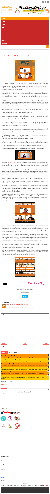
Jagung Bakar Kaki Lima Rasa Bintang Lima (11, 359)
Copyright (4, 40)
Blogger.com (46, 491)
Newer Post (4, 343)
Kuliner (3, 21)
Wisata (3, 24)
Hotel (3, 27)
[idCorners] (17, 428)
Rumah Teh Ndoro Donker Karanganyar (10, 375)
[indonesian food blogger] (3, 428)
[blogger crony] (10, 428)
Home (4, 18)
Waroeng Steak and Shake (7, 371)
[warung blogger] (17, 420)
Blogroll (4, 30)
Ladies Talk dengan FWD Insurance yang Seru (17, 304)
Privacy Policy (4, 43)
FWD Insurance (13, 162)
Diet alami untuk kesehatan (7, 367)
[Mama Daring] (6, 413)
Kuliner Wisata (9, 491)
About (3, 34)
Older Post (46, 343)
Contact (3, 37)
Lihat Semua (3, 348)
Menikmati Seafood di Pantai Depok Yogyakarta (11, 355)
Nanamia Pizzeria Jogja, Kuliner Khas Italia (10, 363)
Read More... (30, 307)
